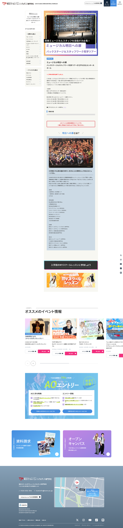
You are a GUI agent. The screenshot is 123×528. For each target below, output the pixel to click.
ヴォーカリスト (29, 37)
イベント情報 (31, 351)
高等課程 (28, 63)
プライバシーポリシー (86, 525)
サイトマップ (77, 525)
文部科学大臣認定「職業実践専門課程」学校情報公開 (46, 3)
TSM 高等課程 (29, 497)
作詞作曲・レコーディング (32, 41)
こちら (64, 107)
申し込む (44, 351)
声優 (27, 54)
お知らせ (44, 520)
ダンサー (28, 47)
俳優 (27, 51)
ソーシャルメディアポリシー (98, 525)
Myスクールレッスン (30, 84)
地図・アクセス (22, 520)
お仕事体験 (29, 77)
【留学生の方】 (77, 411)
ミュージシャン (29, 39)
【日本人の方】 (45, 411)
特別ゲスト (28, 73)
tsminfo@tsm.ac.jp (44, 491)
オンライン (28, 82)
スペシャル (28, 75)
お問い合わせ (30, 520)
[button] (33, 363)
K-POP (28, 49)
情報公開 (38, 520)
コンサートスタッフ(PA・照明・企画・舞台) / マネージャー (32, 57)
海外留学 (28, 61)
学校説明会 (29, 79)
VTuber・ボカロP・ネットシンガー (32, 44)
